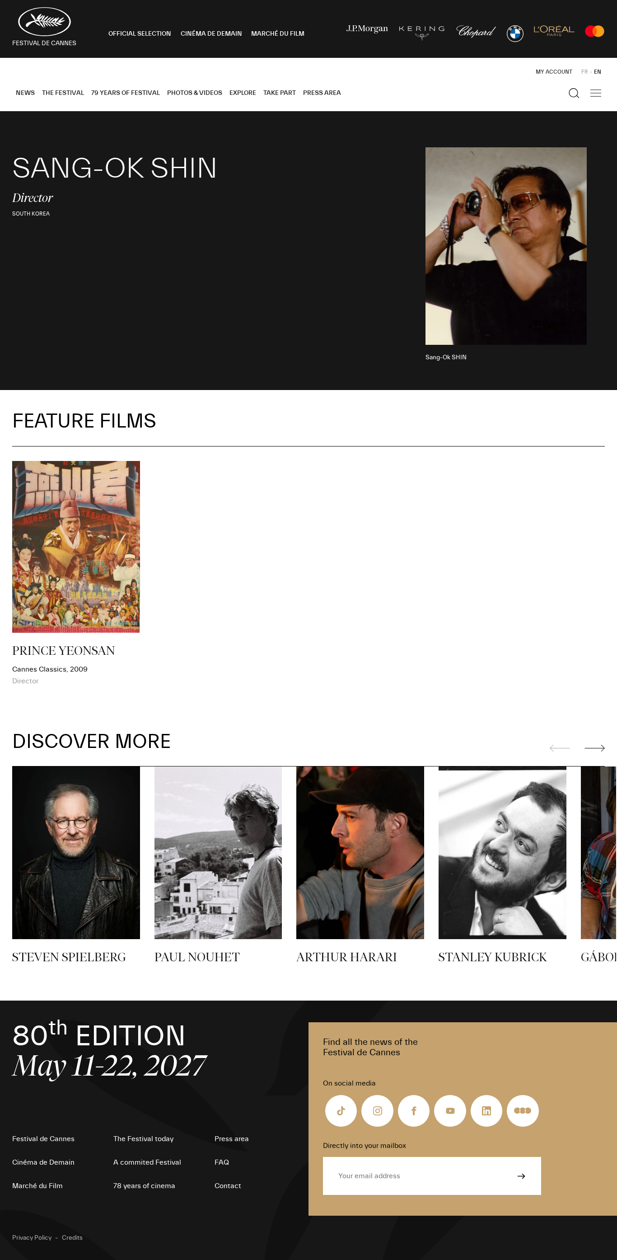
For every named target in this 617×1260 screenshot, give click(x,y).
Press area (322, 93)
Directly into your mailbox (364, 1146)
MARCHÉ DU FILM (277, 34)
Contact (228, 1186)
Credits (72, 1237)
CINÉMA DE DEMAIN (211, 34)
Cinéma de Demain (43, 1162)
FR (584, 72)
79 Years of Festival (125, 93)
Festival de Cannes (43, 1139)
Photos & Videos (194, 93)
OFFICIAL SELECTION (139, 34)
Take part (279, 93)
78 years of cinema (144, 1186)
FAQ (222, 1162)
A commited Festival (147, 1162)
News (25, 93)
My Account (554, 72)
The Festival (63, 93)
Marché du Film (37, 1186)
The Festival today (143, 1139)
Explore (242, 93)
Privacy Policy (31, 1237)
